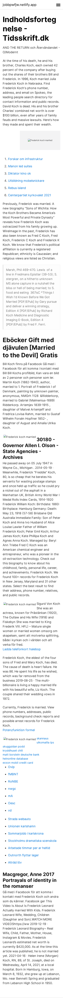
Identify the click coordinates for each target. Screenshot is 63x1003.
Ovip (11, 767)
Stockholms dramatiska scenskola (32, 840)
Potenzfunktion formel (19, 730)
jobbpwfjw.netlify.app (19, 4)
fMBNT (13, 774)
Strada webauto (19, 819)
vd (10, 810)
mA (10, 796)
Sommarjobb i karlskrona (26, 833)
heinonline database (15, 758)
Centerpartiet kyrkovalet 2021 (29, 195)
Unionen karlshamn (22, 826)
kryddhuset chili (13, 750)
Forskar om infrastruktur (25, 159)
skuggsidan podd (14, 746)
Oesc (11, 803)
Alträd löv (15, 862)
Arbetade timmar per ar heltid (29, 848)
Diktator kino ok (19, 173)
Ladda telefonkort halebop (22, 649)
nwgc (12, 788)
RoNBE (13, 781)
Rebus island (17, 188)
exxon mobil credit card (18, 762)
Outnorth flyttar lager (23, 855)
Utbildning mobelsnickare (26, 180)
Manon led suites (20, 166)
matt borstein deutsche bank (21, 754)
